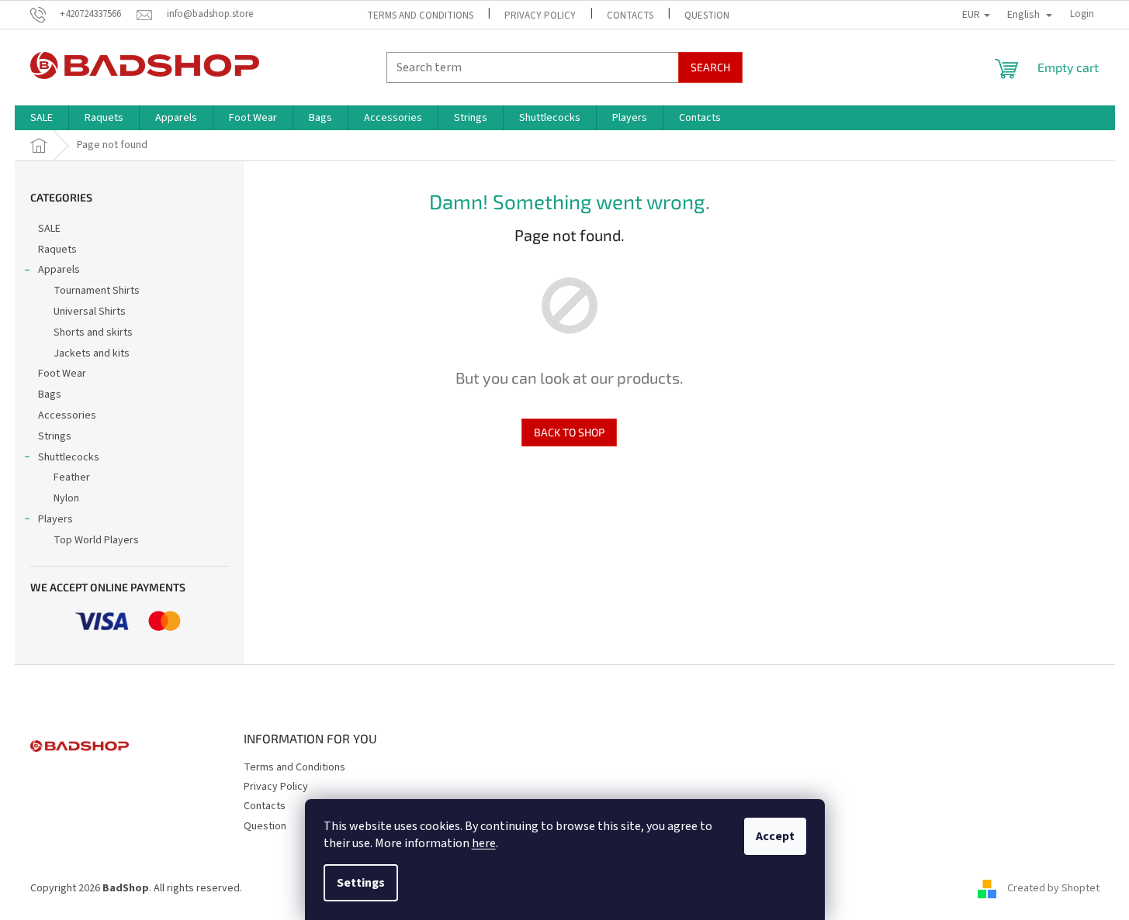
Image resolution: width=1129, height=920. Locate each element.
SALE (49, 228)
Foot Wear (62, 373)
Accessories (67, 415)
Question (706, 15)
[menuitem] (41, 117)
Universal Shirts (90, 311)
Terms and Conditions (420, 15)
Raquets (57, 249)
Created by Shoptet (1053, 888)
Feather (72, 477)
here (484, 843)
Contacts (630, 15)
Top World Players (96, 540)
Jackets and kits (92, 353)
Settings (361, 882)
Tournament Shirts (97, 290)
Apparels (59, 269)
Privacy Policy (540, 15)
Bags (49, 394)
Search (710, 67)
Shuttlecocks (68, 457)
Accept (775, 836)
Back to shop (569, 432)
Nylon (66, 498)
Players (55, 519)
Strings (54, 436)
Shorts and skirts (93, 332)
